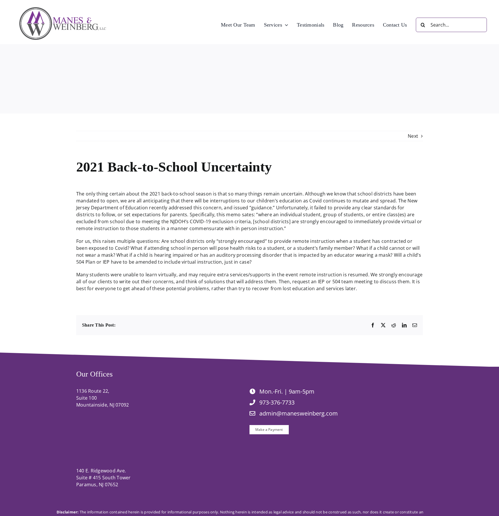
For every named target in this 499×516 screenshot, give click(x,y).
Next (413, 136)
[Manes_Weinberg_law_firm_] (62, 9)
